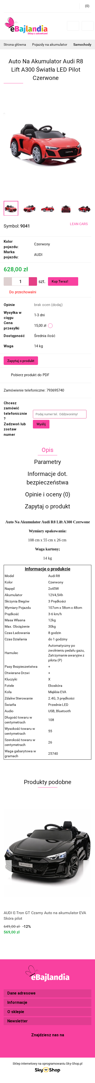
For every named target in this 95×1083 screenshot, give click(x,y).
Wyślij (41, 424)
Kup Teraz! (60, 281)
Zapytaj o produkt (20, 361)
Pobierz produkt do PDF (30, 375)
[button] (47, 993)
